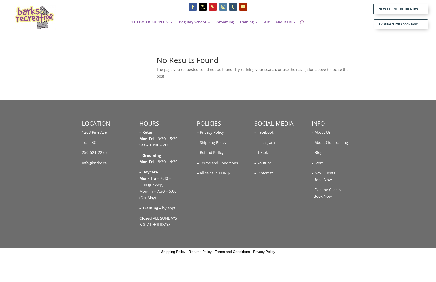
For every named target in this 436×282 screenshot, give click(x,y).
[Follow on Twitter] (203, 7)
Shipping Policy (173, 252)
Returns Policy (200, 252)
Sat (142, 144)
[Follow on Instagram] (223, 7)
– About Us (321, 132)
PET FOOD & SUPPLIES (148, 22)
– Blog (317, 152)
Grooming (225, 22)
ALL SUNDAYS (158, 218)
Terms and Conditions (232, 252)
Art (267, 22)
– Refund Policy (210, 152)
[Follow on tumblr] (233, 7)
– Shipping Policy (211, 142)
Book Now (322, 179)
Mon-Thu (147, 178)
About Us (283, 22)
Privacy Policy (264, 252)
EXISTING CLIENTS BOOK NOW (398, 24)
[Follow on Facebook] (193, 7)
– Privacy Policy (210, 132)
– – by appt (157, 207)
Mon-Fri (146, 161)
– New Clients (323, 172)
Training (246, 22)
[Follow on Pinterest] (213, 7)
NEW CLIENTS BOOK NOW (398, 9)
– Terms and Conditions (217, 162)
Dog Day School (192, 22)
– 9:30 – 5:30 (166, 138)
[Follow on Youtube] (243, 7)
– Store (318, 162)
